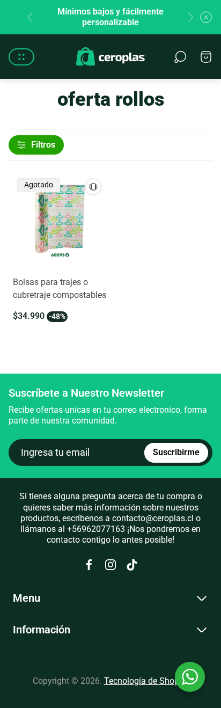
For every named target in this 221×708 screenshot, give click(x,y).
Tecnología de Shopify (146, 681)
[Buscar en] (180, 57)
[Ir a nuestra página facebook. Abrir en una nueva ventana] (89, 564)
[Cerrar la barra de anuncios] (206, 17)
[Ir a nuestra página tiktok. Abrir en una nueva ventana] (132, 564)
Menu (26, 598)
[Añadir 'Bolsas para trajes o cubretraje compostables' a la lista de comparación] (93, 186)
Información (41, 629)
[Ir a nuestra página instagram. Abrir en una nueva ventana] (110, 564)
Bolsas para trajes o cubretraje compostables (59, 288)
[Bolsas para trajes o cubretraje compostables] (59, 220)
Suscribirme (176, 452)
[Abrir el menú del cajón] (21, 56)
